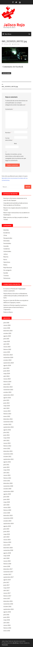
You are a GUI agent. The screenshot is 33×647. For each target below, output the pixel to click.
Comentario (9, 109)
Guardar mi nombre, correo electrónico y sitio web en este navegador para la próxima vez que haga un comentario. (15, 157)
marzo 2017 (6, 593)
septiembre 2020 (8, 491)
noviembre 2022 (8, 422)
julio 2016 (6, 614)
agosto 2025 (7, 336)
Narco (5, 259)
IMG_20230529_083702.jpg (10, 86)
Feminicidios (7, 243)
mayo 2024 (6, 373)
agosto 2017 (7, 580)
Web (15, 143)
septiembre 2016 (8, 609)
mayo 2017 (6, 588)
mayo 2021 (6, 470)
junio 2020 (6, 499)
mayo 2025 (6, 341)
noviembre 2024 (8, 357)
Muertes (5, 257)
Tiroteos (6, 275)
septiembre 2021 (8, 459)
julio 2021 (6, 464)
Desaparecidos (7, 238)
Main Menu (8, 34)
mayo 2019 (6, 534)
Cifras (5, 235)
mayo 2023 (6, 405)
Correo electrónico (9, 139)
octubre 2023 (7, 392)
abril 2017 (6, 590)
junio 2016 (6, 617)
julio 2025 (6, 338)
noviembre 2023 (8, 389)
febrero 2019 (7, 542)
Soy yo (5, 300)
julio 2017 (6, 582)
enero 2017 (6, 598)
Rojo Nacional (7, 267)
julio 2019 (6, 529)
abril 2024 (6, 376)
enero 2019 (6, 545)
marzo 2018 (6, 561)
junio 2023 (6, 403)
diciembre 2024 (7, 355)
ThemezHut (5, 645)
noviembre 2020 (8, 486)
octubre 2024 (7, 360)
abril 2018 (6, 558)
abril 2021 (6, 472)
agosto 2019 (7, 526)
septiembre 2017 (8, 577)
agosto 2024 (7, 365)
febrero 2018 (7, 564)
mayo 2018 (6, 555)
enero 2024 (6, 384)
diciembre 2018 (7, 547)
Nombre (8, 132)
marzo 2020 (6, 507)
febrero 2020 (7, 510)
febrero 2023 (7, 413)
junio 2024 (6, 371)
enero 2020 (6, 513)
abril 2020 (6, 505)
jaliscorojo (17, 44)
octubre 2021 (7, 456)
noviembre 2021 (8, 454)
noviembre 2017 (8, 572)
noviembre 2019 (8, 518)
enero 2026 (6, 328)
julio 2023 (6, 400)
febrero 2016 (7, 628)
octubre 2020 (7, 489)
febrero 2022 (7, 446)
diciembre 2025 (7, 330)
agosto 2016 (7, 612)
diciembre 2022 (7, 419)
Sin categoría (7, 270)
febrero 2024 (7, 381)
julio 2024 (6, 368)
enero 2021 (6, 480)
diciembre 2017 (7, 569)
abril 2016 (6, 622)
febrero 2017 (7, 596)
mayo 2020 (6, 502)
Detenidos (6, 241)
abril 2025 (6, 344)
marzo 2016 (6, 625)
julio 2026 (6, 322)
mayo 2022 (6, 438)
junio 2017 (6, 585)
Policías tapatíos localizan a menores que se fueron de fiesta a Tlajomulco (15, 307)
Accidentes (6, 233)
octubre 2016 (7, 606)
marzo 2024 (6, 379)
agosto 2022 (7, 430)
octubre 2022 (7, 424)
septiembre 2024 (8, 363)
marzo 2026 (6, 325)
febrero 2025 (7, 349)
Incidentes (6, 249)
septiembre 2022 (8, 427)
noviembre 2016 (8, 604)
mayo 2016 (6, 620)
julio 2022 (6, 432)
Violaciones (6, 278)
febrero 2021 (7, 478)
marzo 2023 (6, 411)
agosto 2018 (7, 553)
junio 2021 (6, 467)
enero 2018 (6, 566)
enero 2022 (6, 448)
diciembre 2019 (7, 515)
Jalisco (5, 254)
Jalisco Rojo (14, 24)
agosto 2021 (7, 462)
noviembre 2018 (8, 550)
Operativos (6, 262)
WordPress (16, 643)
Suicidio (5, 273)
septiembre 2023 (8, 395)
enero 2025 (6, 352)
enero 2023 (6, 416)
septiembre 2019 (8, 523)
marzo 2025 (6, 347)
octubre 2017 (7, 574)
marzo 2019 (6, 539)
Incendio (6, 246)
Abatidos (6, 230)
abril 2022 (6, 440)
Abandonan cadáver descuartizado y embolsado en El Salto (15, 296)
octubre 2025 (7, 333)
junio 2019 (6, 531)
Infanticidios (7, 251)
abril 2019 (6, 537)
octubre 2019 (7, 521)
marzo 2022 (6, 443)
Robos (5, 265)
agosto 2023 (7, 397)
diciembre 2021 (7, 451)
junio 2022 (6, 435)
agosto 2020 (7, 494)
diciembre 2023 (7, 387)
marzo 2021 (6, 475)
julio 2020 (6, 497)
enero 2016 (6, 630)
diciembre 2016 (7, 601)
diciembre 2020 (7, 483)
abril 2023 (6, 408)
